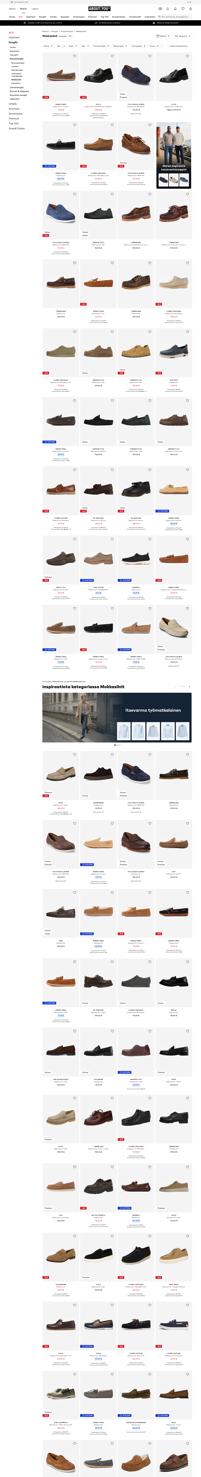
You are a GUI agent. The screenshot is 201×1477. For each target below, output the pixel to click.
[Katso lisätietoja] (61, 118)
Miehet (23, 9)
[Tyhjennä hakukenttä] (190, 17)
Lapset (35, 9)
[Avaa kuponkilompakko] (160, 8)
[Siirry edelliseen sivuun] (174, 686)
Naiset (12, 9)
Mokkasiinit (81, 31)
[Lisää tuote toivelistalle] (74, 56)
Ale (58, 46)
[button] (163, 36)
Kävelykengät (67, 31)
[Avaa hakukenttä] (159, 16)
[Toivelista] (183, 8)
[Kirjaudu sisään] (167, 8)
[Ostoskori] (190, 8)
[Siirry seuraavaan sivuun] (189, 686)
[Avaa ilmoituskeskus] (175, 8)
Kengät (55, 31)
